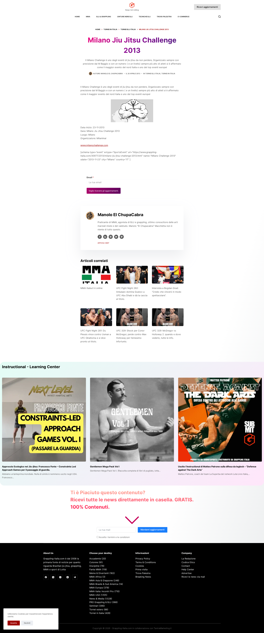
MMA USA (94, 595)
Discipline (94, 565)
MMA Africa (95, 576)
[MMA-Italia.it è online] (96, 275)
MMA (88, 17)
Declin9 (27, 623)
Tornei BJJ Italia (152, 74)
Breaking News (143, 576)
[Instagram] (60, 577)
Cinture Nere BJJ (125, 17)
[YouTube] (67, 577)
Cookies (139, 565)
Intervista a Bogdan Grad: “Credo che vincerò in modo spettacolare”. (166, 292)
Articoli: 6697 (103, 243)
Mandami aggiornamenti (153, 529)
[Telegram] (74, 577)
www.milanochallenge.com (94, 145)
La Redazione (189, 558)
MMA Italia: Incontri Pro (101, 591)
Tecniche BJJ (145, 17)
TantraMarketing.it (162, 628)
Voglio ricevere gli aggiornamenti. (104, 191)
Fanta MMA (95, 569)
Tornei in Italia (168, 74)
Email (90, 177)
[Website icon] (111, 237)
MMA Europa (96, 587)
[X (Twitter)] (53, 577)
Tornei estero (96, 609)
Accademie (95, 558)
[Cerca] (219, 16)
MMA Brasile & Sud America (103, 584)
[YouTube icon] (116, 237)
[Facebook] (46, 577)
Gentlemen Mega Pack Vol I (104, 466)
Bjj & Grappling (103, 17)
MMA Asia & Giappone (101, 580)
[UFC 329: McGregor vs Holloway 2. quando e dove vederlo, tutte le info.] (168, 317)
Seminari (93, 605)
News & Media (96, 598)
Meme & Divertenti (99, 573)
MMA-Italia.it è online (91, 288)
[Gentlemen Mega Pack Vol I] (132, 420)
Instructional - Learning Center (31, 366)
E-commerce (183, 17)
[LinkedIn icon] (105, 237)
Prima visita (141, 569)
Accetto (13, 623)
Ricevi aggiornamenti (207, 7)
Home (77, 17)
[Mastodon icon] (122, 237)
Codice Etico (188, 562)
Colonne (93, 562)
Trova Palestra (164, 17)
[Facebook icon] (100, 237)
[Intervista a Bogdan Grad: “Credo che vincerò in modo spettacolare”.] (168, 275)
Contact (186, 565)
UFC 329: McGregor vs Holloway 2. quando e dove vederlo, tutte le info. (166, 334)
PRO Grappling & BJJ (100, 602)
